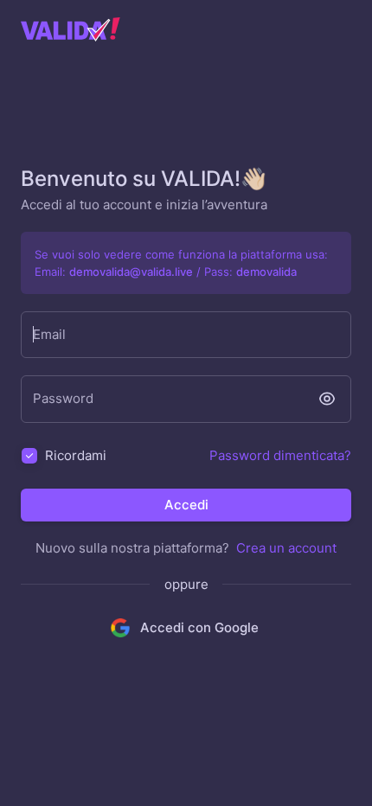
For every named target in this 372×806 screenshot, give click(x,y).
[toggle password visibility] (327, 398)
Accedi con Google (199, 627)
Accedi (186, 504)
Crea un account (286, 548)
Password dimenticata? (280, 455)
